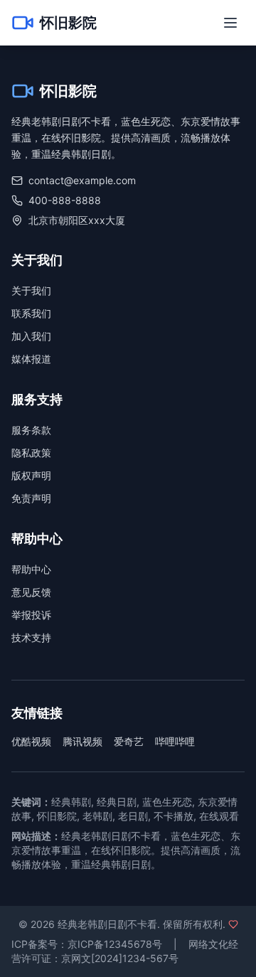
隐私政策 (31, 453)
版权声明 (31, 475)
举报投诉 (31, 615)
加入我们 (31, 336)
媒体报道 (31, 359)
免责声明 (31, 498)
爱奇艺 (129, 741)
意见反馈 (31, 592)
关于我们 (31, 290)
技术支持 (31, 637)
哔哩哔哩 (175, 741)
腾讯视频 (82, 741)
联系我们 (31, 313)
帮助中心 (31, 569)
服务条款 (31, 430)
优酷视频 (31, 741)
